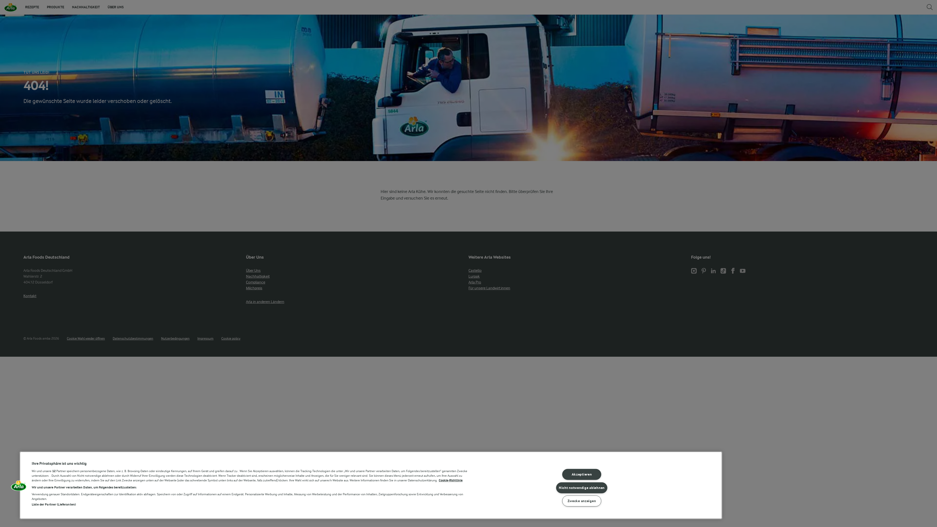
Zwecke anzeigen (582, 501)
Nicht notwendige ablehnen (582, 488)
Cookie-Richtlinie (451, 480)
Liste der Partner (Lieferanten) (54, 504)
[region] (371, 485)
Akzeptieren (582, 474)
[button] (19, 487)
